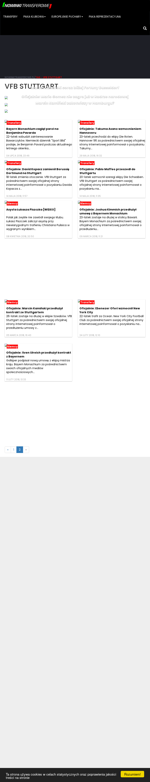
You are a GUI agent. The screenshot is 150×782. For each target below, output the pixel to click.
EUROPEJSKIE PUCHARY (66, 17)
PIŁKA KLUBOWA (33, 17)
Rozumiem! (132, 774)
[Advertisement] (75, 43)
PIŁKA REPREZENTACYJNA (105, 17)
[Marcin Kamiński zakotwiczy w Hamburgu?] (75, 111)
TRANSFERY (10, 17)
